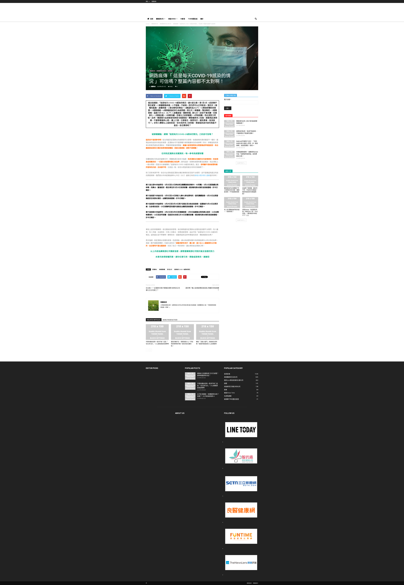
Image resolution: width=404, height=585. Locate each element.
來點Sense (172, 19)
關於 (201, 19)
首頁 (151, 19)
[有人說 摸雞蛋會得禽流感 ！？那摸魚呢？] (232, 202)
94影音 (182, 19)
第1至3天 (169, 269)
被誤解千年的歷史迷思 (231, 399)
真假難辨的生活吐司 (161, 71)
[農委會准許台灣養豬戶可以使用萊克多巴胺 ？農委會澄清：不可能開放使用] (232, 180)
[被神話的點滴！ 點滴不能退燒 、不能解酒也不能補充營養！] (229, 133)
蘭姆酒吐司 (159, 19)
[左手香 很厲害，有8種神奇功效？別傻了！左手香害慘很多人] (190, 396)
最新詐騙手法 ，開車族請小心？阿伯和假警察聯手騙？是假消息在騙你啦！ (182, 344)
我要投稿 (154, 1)
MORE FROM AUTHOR (170, 320)
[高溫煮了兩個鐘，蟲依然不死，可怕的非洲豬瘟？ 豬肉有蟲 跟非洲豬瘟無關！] (250, 180)
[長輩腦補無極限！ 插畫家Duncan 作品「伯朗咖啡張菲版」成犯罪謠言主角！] (229, 154)
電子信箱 (227, 99)
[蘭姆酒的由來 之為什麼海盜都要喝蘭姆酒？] (229, 123)
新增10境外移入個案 (202, 175)
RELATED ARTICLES (153, 320)
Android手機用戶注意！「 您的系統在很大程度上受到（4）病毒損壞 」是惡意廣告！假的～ (247, 143)
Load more (240, 163)
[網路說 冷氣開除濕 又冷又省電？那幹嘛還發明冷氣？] (190, 376)
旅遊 (225, 383)
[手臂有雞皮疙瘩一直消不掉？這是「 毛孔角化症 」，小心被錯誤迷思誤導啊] (157, 332)
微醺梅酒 (153, 86)
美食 (225, 390)
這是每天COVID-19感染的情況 (182, 269)
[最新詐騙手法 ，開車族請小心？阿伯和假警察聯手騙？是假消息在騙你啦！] (182, 332)
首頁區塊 (170, 71)
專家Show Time (229, 393)
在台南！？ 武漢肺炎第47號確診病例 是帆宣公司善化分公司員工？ (163, 289)
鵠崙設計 (255, 583)
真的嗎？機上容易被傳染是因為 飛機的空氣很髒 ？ (202, 289)
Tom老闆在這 (192, 19)
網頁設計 (249, 583)
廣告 (147, 1)
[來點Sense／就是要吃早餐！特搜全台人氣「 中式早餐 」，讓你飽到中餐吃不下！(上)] (250, 202)
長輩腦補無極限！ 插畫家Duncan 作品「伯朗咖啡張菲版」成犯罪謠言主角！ (247, 154)
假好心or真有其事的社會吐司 (233, 380)
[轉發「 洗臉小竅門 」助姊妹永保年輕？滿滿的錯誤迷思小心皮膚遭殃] (207, 332)
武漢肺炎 (154, 269)
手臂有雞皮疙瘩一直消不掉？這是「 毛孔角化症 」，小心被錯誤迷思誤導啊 (207, 385)
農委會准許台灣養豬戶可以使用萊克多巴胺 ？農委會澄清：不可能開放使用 (231, 190)
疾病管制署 (162, 269)
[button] (255, 18)
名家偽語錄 (227, 396)
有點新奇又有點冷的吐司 (232, 386)
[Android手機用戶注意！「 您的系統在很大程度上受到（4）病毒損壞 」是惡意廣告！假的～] (229, 144)
